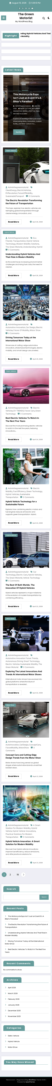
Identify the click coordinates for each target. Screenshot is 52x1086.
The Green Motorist (26, 16)
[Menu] (3, 17)
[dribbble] (26, 8)
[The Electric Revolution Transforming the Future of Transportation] (26, 165)
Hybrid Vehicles (12, 494)
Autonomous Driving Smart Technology (23, 661)
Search (11, 889)
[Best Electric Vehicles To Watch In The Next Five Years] (26, 386)
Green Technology (34, 491)
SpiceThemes (30, 1082)
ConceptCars (35, 745)
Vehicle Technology (31, 578)
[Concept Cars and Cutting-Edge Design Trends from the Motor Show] (26, 719)
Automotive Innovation (15, 327)
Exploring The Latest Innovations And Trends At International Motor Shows (24, 673)
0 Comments (34, 196)
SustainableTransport (15, 196)
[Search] (44, 18)
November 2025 (14, 1016)
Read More (19, 132)
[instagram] (29, 8)
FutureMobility (12, 747)
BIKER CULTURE (25, 108)
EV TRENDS (18, 411)
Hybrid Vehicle (9, 232)
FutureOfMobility (25, 193)
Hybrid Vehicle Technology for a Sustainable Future (21, 503)
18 (18, 874)
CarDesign (24, 745)
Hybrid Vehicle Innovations (24, 831)
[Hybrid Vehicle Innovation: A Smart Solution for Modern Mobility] (26, 803)
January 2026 (13, 1005)
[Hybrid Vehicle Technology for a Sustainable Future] (26, 466)
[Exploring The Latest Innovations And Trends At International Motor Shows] (26, 633)
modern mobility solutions (27, 244)
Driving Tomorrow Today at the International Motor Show (21, 339)
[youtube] (32, 8)
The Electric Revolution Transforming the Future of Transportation (24, 202)
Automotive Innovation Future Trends (22, 658)
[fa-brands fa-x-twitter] (23, 8)
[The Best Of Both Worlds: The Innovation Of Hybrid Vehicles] (26, 550)
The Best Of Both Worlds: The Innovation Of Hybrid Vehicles (20, 586)
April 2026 (12, 987)
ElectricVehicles (24, 190)
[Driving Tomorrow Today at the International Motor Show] (26, 302)
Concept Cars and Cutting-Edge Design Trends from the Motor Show (23, 756)
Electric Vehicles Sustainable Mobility (22, 664)
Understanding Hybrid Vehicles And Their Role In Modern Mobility (24, 35)
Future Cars (30, 411)
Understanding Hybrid (32, 247)
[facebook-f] (19, 8)
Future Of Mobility (21, 330)
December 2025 (14, 1010)
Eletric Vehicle (11, 151)
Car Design (30, 327)
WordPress (32, 1080)
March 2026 (13, 993)
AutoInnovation (12, 745)
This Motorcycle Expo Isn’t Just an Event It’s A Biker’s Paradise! (27, 98)
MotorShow (24, 747)
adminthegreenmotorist (23, 106)
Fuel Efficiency (19, 491)
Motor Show (17, 90)
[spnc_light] (48, 18)
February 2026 (13, 999)
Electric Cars (21, 575)
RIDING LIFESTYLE (29, 111)
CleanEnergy (11, 190)
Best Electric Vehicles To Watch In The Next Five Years (22, 419)
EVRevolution (11, 193)
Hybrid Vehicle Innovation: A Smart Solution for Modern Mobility (23, 843)
